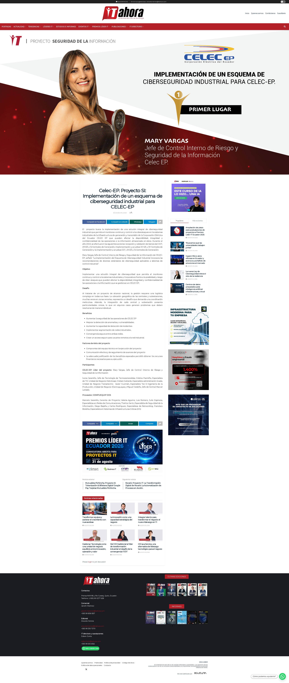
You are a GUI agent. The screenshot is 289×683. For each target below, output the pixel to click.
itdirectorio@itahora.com (91, 641)
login (90, 562)
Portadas (6, 27)
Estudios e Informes (66, 27)
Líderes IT (47, 27)
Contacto (107, 665)
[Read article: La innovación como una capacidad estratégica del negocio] (122, 509)
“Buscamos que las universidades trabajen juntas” (195, 245)
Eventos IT (83, 27)
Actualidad (19, 27)
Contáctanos (270, 13)
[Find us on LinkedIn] (90, 669)
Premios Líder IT (100, 27)
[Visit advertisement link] (122, 451)
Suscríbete (281, 13)
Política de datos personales (91, 665)
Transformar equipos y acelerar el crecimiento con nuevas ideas (94, 519)
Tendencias (33, 27)
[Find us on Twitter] (86, 669)
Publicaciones (119, 27)
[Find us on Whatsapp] (102, 669)
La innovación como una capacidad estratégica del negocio (121, 519)
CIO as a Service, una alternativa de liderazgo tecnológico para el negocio (150, 546)
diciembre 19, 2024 (120, 213)
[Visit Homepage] (122, 13)
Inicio (247, 13)
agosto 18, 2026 (89, 525)
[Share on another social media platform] (160, 222)
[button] (147, 617)
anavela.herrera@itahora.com (156, 1)
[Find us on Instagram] (98, 669)
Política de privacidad (112, 663)
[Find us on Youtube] (94, 669)
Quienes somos (257, 13)
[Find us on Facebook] (82, 669)
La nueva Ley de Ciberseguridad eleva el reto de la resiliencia (196, 273)
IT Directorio (135, 27)
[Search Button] (285, 26)
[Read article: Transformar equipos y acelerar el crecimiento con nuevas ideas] (94, 509)
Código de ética (128, 663)
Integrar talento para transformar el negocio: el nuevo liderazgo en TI (149, 519)
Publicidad (98, 663)
